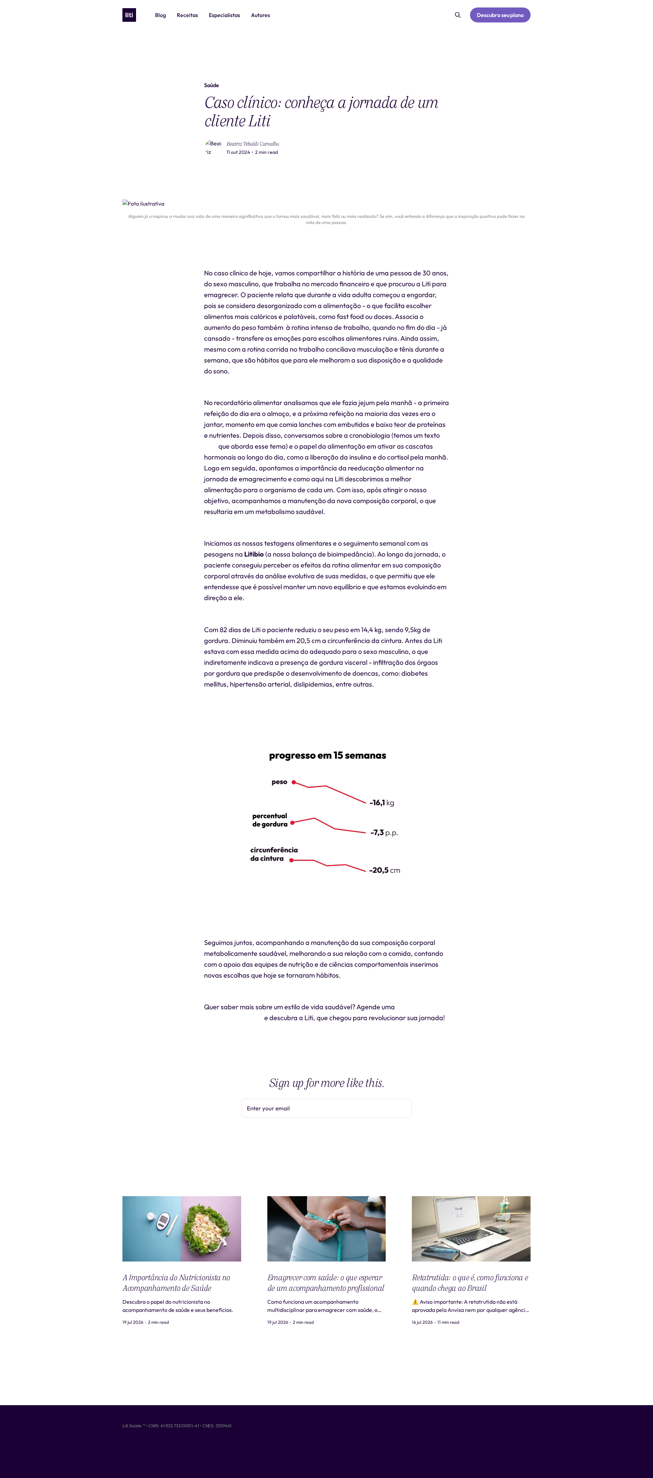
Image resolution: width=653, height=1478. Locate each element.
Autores (260, 15)
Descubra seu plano (500, 15)
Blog (160, 15)
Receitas (187, 15)
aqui (210, 446)
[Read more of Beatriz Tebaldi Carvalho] (213, 148)
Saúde (211, 85)
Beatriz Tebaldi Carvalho (253, 144)
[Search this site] (457, 15)
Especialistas (224, 15)
